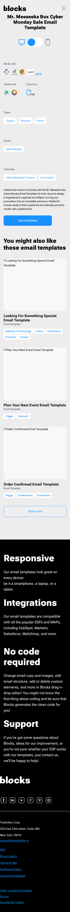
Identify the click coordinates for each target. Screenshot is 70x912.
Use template (27, 220)
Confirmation (25, 495)
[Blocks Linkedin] (12, 798)
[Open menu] (63, 8)
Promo (40, 120)
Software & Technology (18, 331)
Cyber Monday (14, 149)
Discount (25, 120)
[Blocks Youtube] (21, 798)
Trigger (9, 416)
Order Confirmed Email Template (31, 484)
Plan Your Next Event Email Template (35, 405)
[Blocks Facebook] (3, 798)
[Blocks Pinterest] (39, 798)
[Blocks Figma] (30, 798)
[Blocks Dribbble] (48, 798)
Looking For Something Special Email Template (30, 318)
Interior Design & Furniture (20, 177)
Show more (35, 511)
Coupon (10, 120)
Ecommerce (47, 177)
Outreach (23, 416)
